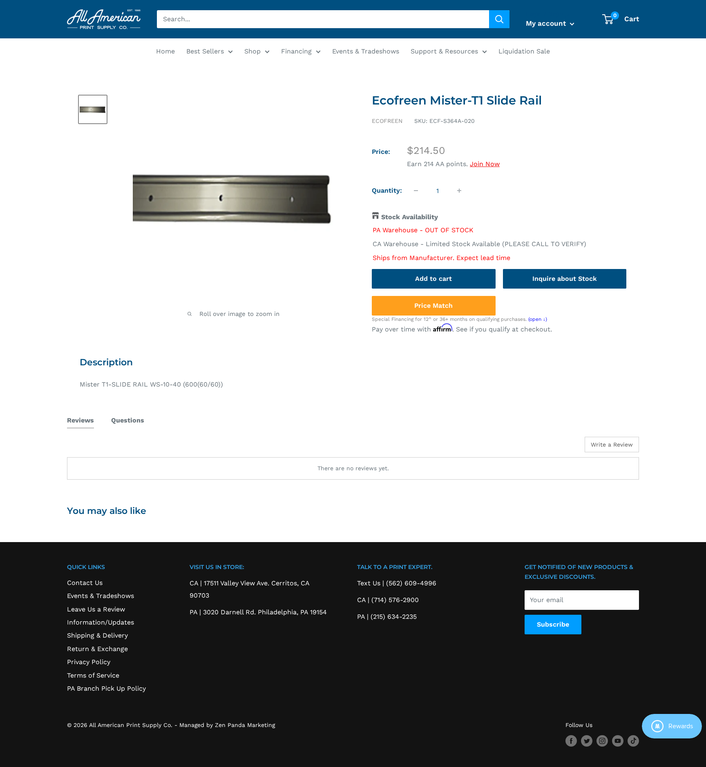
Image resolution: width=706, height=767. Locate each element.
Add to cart (433, 278)
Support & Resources (444, 51)
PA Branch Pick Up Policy (106, 688)
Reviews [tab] (80, 420)
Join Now (485, 164)
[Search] (499, 19)
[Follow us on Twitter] (586, 741)
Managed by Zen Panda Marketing (227, 725)
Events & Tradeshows (365, 51)
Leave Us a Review (96, 609)
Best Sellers (205, 51)
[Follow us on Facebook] (571, 741)
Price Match (433, 305)
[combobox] (323, 19)
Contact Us (85, 583)
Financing (296, 51)
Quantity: (387, 190)
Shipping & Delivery (97, 635)
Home (165, 51)
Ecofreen (387, 121)
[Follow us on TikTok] (633, 741)
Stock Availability (409, 217)
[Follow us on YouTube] (617, 741)
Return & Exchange (97, 649)
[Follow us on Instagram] (602, 741)
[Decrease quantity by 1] (415, 190)
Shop (252, 51)
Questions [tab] (127, 420)
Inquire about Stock (564, 278)
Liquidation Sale (524, 51)
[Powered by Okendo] (104, 447)
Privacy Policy (88, 662)
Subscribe (553, 624)
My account (547, 23)
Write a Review (612, 444)
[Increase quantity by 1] (459, 190)
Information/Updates (100, 622)
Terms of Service (93, 675)
